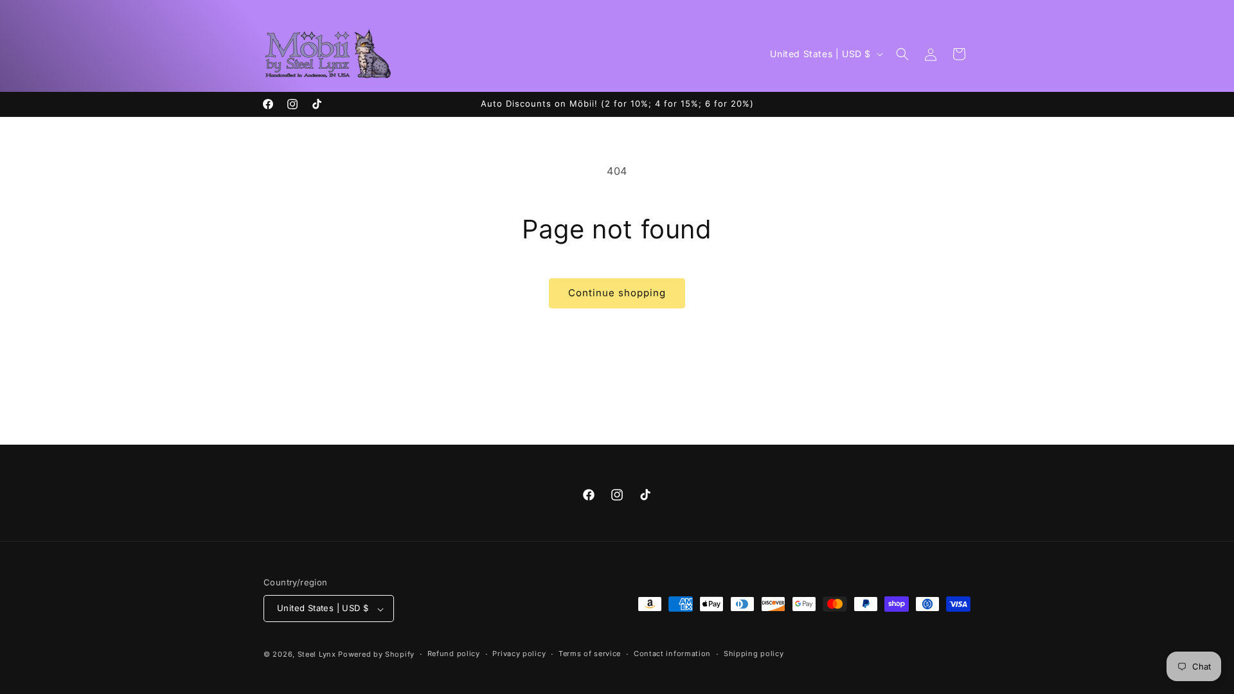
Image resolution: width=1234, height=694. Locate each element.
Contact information (672, 653)
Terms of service (590, 653)
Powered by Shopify (376, 654)
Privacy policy (519, 653)
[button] (902, 54)
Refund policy (453, 653)
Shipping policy (754, 653)
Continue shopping (617, 293)
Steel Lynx (317, 654)
